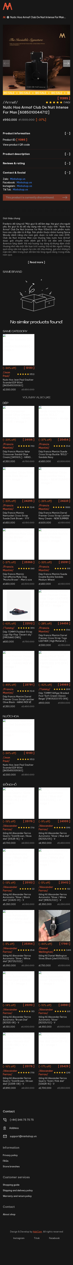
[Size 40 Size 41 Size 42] (18, 605)
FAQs (6, 1161)
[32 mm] (54, 1048)
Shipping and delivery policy (18, 1190)
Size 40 (28, 440)
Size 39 (19, 440)
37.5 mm (18, 944)
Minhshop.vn (17, 179)
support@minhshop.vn (23, 1136)
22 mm (54, 944)
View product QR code (16, 144)
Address (14, 1128)
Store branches (11, 1166)
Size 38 (9, 440)
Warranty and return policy (17, 1196)
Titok (37, 1238)
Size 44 (19, 446)
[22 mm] (54, 925)
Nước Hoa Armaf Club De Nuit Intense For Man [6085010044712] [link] (37, 17)
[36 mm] (54, 864)
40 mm (18, 883)
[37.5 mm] (18, 925)
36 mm (54, 883)
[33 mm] (18, 803)
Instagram (18, 1238)
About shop (9, 1214)
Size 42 (45, 446)
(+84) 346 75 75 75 (22, 1119)
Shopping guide (11, 1185)
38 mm (54, 822)
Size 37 (9, 562)
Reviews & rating (36, 163)
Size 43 (54, 446)
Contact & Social (36, 172)
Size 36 (45, 685)
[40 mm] (18, 864)
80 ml (19, 368)
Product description (36, 154)
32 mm (54, 1067)
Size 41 (64, 440)
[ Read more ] (36, 262)
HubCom (37, 1231)
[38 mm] (54, 803)
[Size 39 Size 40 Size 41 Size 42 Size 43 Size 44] (54, 421)
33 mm (18, 822)
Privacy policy (10, 1155)
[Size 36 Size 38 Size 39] (54, 666)
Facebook (54, 1238)
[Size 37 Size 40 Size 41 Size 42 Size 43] (18, 544)
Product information (36, 133)
